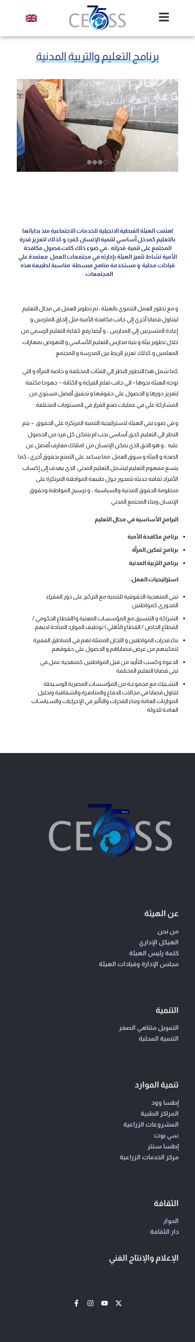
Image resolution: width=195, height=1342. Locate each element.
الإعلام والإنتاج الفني (144, 1257)
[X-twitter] (118, 1303)
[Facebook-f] (76, 1303)
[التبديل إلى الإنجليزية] (31, 18)
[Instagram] (90, 1303)
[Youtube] (104, 1303)
